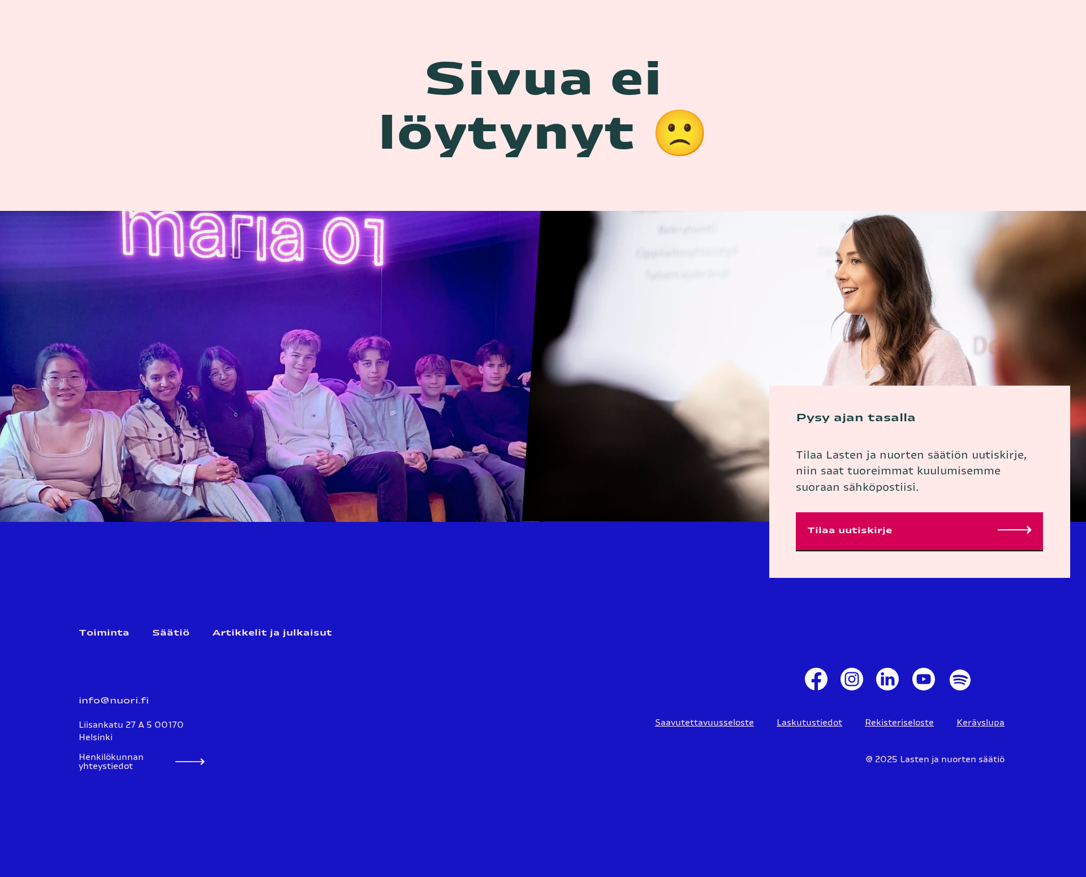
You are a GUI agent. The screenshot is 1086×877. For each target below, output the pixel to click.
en (941, 31)
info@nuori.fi (114, 701)
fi (910, 31)
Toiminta (104, 633)
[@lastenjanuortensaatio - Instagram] (851, 682)
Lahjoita (1002, 31)
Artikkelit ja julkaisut (272, 633)
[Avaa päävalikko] (1060, 30)
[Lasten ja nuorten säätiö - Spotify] (959, 682)
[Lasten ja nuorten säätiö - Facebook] (816, 682)
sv (925, 31)
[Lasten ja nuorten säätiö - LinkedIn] (888, 682)
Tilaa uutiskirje (849, 530)
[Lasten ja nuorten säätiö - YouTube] (923, 682)
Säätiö (170, 633)
